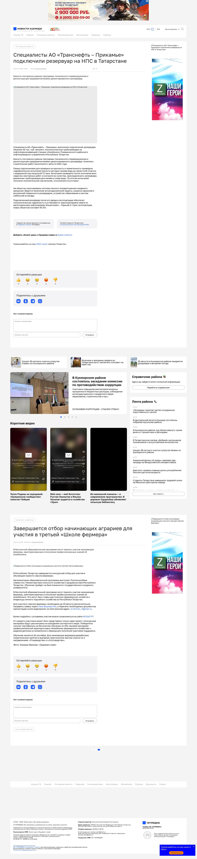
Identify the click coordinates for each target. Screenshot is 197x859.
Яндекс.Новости (64, 235)
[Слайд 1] (61, 417)
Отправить (89, 335)
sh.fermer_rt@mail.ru (81, 609)
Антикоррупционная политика (24, 846)
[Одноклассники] (26, 301)
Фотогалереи (82, 35)
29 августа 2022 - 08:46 (20, 542)
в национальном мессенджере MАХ (74, 225)
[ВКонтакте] (18, 301)
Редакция (95, 35)
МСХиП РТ (88, 616)
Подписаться (176, 853)
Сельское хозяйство (24, 520)
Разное (162, 784)
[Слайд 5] (76, 417)
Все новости (158, 494)
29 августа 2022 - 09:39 (20, 68)
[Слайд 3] (68, 417)
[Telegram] (33, 301)
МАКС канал (41, 244)
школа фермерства (24, 729)
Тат (158, 29)
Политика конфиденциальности (24, 850)
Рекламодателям (65, 35)
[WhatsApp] (40, 301)
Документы (151, 784)
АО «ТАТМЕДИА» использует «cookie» (26, 847)
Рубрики (107, 35)
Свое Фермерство (47, 606)
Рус (148, 29)
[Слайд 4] (72, 417)
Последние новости (46, 35)
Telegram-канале (25, 225)
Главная (29, 35)
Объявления (126, 784)
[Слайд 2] (64, 417)
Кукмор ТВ (18, 35)
